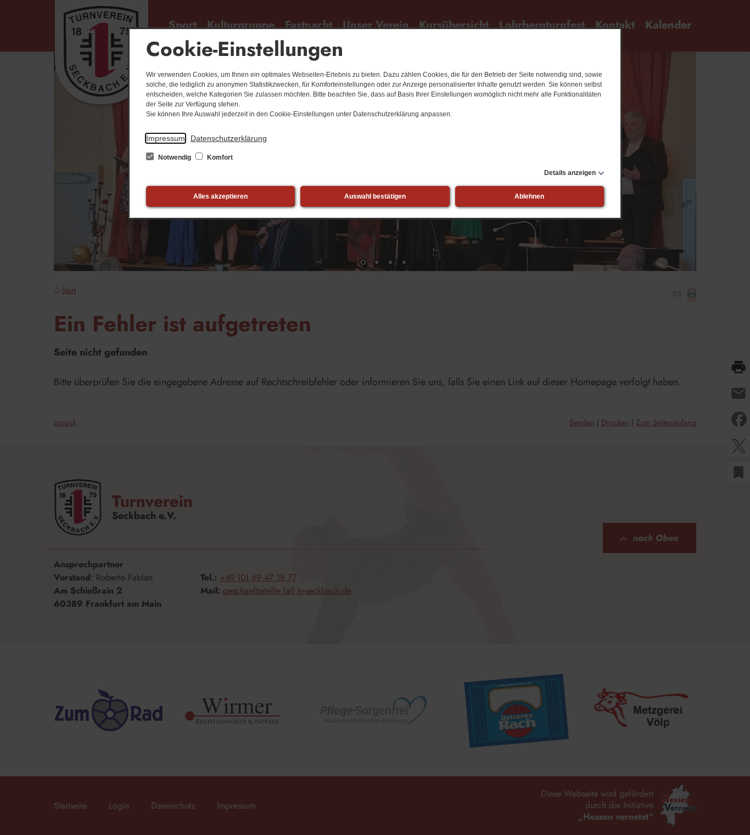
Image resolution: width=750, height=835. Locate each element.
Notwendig (174, 157)
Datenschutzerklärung (229, 138)
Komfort (219, 157)
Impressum (165, 138)
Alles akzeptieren (220, 196)
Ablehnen (529, 196)
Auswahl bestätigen (375, 196)
